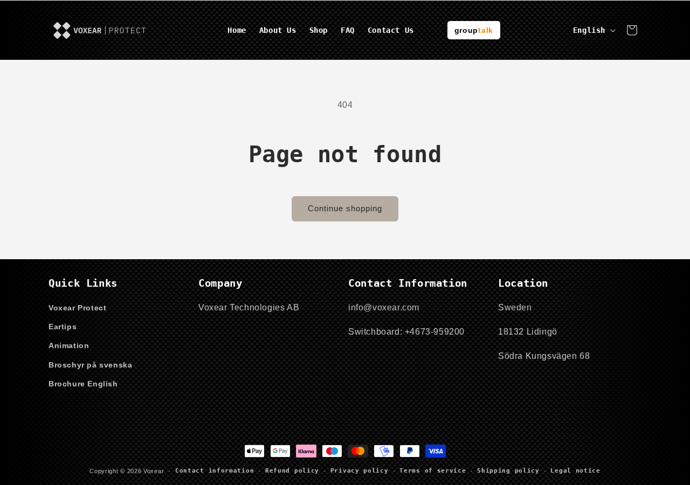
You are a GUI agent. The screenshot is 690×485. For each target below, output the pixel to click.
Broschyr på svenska (90, 365)
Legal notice (575, 470)
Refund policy (292, 470)
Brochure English (83, 383)
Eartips (63, 326)
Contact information (214, 470)
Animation (69, 345)
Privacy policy (359, 470)
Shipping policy (508, 470)
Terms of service (432, 470)
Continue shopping (345, 208)
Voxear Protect (77, 307)
